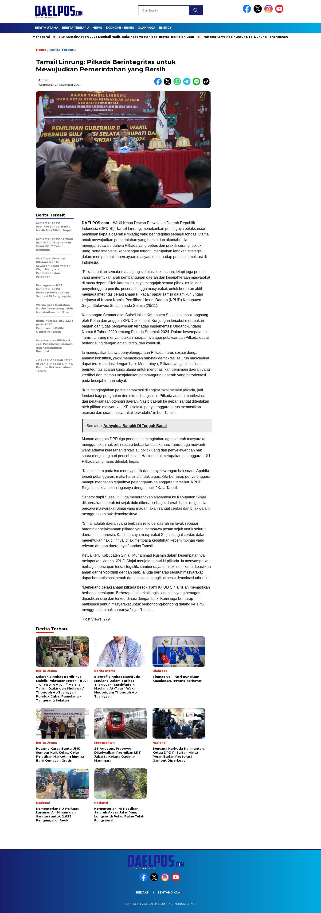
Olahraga (146, 27)
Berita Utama (46, 27)
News (97, 27)
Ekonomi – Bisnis (120, 27)
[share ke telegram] (188, 84)
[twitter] (258, 12)
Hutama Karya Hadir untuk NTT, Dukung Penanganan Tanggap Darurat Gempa (244, 37)
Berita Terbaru (75, 27)
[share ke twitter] (168, 84)
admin (43, 80)
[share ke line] (197, 84)
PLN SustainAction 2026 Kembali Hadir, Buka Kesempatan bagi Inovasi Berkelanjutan (105, 37)
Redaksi (142, 892)
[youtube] (280, 12)
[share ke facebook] (159, 84)
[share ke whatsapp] (178, 84)
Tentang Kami (169, 892)
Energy (165, 27)
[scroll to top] (307, 905)
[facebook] (248, 12)
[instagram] (269, 12)
